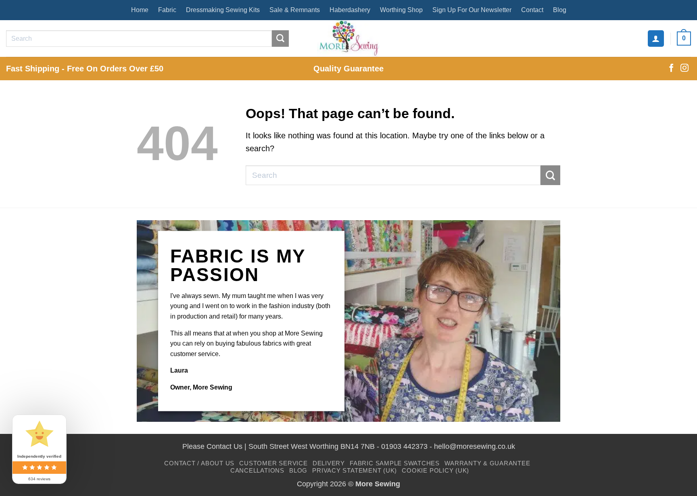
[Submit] (280, 38)
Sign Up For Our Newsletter (471, 9)
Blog (559, 9)
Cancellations (257, 470)
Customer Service (273, 463)
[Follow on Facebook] (671, 68)
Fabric (167, 9)
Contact (532, 9)
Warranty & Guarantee (487, 463)
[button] (656, 38)
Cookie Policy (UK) (435, 470)
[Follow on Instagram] (684, 68)
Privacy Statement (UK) (354, 470)
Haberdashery (350, 9)
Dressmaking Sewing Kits (223, 9)
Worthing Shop (401, 9)
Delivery (329, 463)
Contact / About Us (199, 463)
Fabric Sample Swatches (395, 463)
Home (139, 9)
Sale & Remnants (294, 9)
